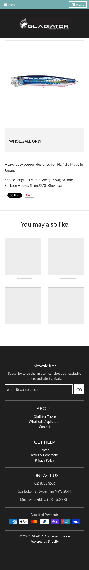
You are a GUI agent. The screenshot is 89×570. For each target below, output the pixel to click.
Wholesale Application (44, 422)
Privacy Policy (44, 460)
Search (44, 450)
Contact (44, 427)
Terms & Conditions (44, 455)
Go (79, 389)
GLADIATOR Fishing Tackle (51, 536)
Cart (80, 4)
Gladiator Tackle (45, 417)
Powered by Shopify (44, 541)
